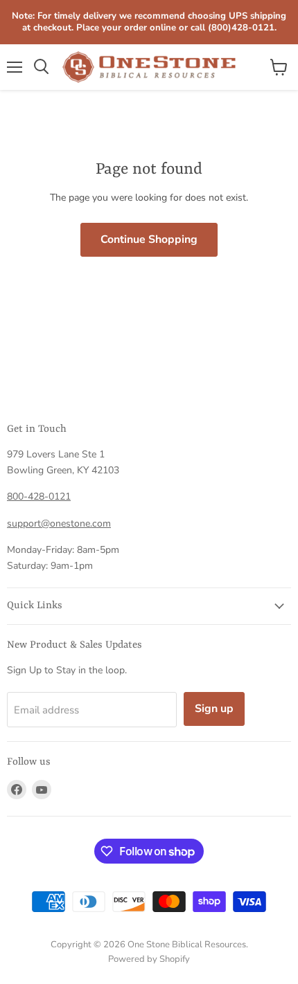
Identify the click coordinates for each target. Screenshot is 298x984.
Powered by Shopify (149, 959)
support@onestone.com (59, 523)
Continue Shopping (149, 239)
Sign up (214, 708)
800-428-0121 (39, 496)
